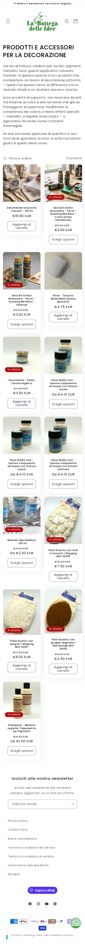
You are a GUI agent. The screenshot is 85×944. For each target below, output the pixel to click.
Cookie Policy (18, 830)
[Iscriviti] (72, 804)
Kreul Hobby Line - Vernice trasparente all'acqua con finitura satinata (63, 465)
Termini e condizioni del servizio (31, 848)
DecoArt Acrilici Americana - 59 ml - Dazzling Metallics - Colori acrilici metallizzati (63, 214)
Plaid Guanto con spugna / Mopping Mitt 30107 (22, 644)
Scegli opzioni (63, 239)
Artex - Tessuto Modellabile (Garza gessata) (63, 298)
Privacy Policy (18, 821)
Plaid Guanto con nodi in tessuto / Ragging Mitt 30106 (63, 553)
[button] (8, 21)
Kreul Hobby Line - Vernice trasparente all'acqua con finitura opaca (22, 465)
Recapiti (14, 874)
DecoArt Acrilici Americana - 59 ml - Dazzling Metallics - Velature (21, 300)
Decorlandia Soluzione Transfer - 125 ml (22, 209)
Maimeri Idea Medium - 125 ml (22, 542)
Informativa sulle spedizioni (28, 865)
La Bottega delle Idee (35, 935)
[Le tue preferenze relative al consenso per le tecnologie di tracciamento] (7, 937)
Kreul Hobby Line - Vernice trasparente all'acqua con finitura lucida (63, 385)
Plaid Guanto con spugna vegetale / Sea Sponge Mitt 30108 (63, 644)
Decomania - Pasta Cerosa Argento (22, 382)
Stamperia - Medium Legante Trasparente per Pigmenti (22, 728)
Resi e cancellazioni (22, 839)
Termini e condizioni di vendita (31, 856)
